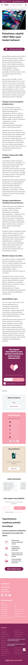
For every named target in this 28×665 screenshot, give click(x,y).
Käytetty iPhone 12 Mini (5, 649)
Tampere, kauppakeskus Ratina (7, 617)
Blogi (3, 9)
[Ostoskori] (26, 5)
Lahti (15, 605)
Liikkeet (22, 1)
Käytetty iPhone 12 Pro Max (5, 653)
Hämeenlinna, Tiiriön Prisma (20, 609)
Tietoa (14, 402)
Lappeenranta (3, 603)
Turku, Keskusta (4, 615)
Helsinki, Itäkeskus (4, 607)
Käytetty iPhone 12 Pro (4, 651)
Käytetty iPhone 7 (17, 649)
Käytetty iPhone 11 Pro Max (19, 632)
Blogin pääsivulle (14, 406)
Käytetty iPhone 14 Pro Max (5, 636)
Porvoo (16, 603)
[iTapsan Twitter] (14, 441)
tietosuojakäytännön (19, 383)
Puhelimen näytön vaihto (19, 651)
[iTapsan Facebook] (18, 441)
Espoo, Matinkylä (4, 609)
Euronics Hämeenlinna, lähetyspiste (19, 614)
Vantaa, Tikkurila (4, 613)
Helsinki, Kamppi (4, 605)
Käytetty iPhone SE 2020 (19, 634)
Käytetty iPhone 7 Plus (18, 647)
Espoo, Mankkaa (4, 611)
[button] (2, 662)
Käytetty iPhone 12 (4, 647)
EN (26, 1)
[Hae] (22, 5)
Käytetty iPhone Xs (18, 636)
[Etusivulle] (6, 5)
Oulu (15, 607)
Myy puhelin (14, 468)
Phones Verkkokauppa (19, 611)
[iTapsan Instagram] (10, 441)
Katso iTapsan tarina (14, 569)
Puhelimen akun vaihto (18, 653)
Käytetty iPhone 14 (4, 632)
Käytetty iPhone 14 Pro (4, 634)
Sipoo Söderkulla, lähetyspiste (20, 616)
